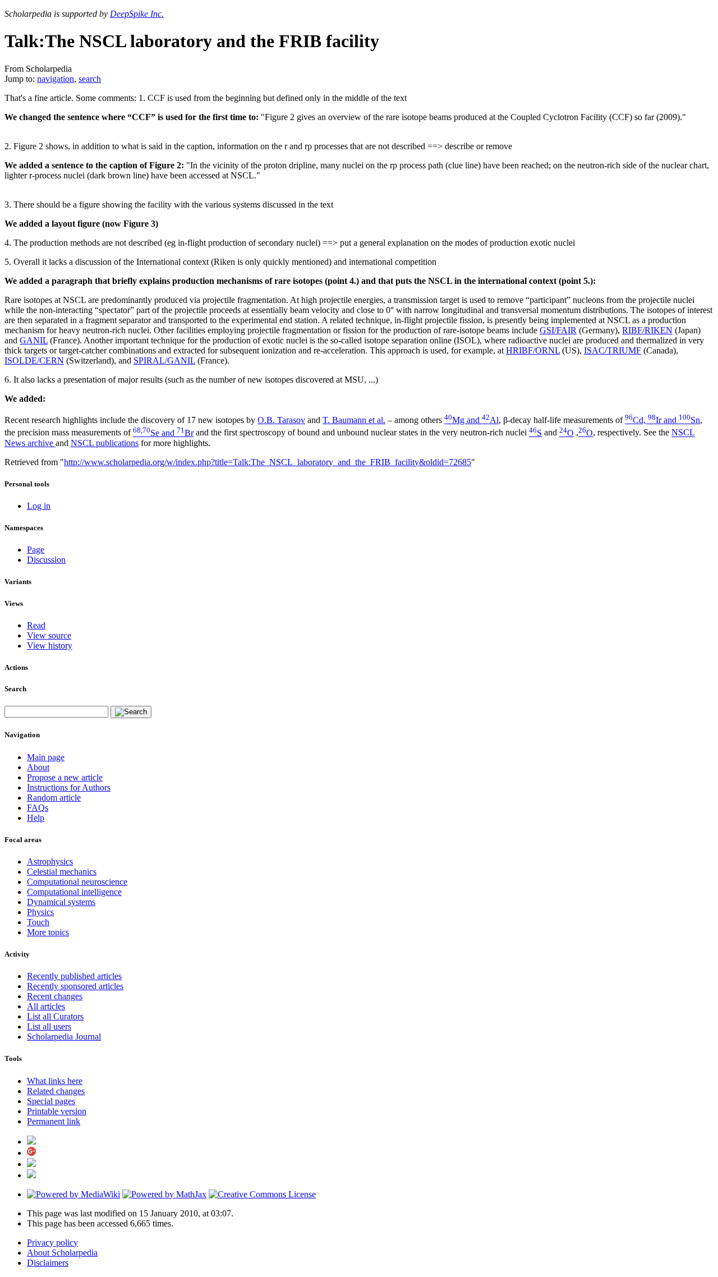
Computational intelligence (74, 892)
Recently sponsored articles (75, 986)
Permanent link (53, 1121)
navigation (55, 79)
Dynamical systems (61, 902)
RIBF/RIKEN (647, 330)
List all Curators (55, 1016)
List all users (49, 1026)
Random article (54, 797)
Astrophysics (50, 861)
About (38, 767)
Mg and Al (471, 420)
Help (35, 818)
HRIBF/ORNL (533, 350)
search (90, 79)
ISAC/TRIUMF (612, 350)
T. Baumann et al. (354, 420)
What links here (54, 1081)
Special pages (51, 1101)
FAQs (37, 807)
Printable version (56, 1111)
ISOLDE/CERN (34, 360)
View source (49, 635)
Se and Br (163, 433)
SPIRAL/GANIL (164, 360)
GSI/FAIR (558, 330)
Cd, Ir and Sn (662, 420)
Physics (40, 912)
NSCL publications (105, 443)
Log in (38, 506)
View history (49, 645)
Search (15, 689)
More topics (48, 932)
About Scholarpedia (62, 1252)
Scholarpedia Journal (64, 1036)
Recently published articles (74, 976)
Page (35, 549)
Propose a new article (65, 777)
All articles (46, 1006)
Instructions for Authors (69, 787)
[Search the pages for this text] (131, 712)
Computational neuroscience (77, 881)
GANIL (34, 340)
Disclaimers (47, 1262)
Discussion (46, 559)
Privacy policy (52, 1242)
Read (36, 625)
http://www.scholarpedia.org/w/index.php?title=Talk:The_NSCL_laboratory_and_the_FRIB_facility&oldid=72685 (267, 462)
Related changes (56, 1091)
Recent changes (54, 996)
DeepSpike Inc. (137, 14)
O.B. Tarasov (281, 420)
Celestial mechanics (61, 871)
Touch (38, 922)
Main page (46, 757)
